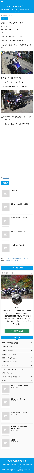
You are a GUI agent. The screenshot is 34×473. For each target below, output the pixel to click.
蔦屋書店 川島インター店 (19, 218)
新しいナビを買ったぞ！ (19, 231)
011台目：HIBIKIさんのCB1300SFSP (17, 258)
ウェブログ (6, 178)
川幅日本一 (14, 190)
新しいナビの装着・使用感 (19, 204)
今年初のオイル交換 (17, 245)
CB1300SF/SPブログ (17, 6)
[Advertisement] (17, 140)
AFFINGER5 (20, 470)
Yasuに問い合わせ (17, 331)
